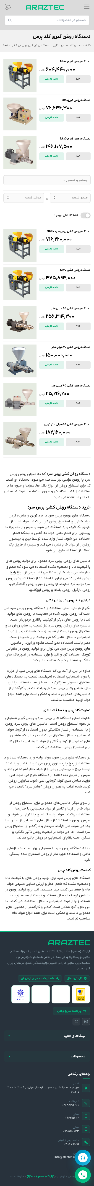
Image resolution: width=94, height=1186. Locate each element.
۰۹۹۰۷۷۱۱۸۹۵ (71, 1144)
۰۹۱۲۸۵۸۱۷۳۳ (71, 1131)
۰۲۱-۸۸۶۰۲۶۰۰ (70, 1105)
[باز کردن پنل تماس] (83, 1175)
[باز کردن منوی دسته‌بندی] (86, 6)
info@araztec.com (67, 1157)
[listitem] (81, 994)
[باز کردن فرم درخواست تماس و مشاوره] (83, 1158)
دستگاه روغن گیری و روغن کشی (30, 45)
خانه (88, 45)
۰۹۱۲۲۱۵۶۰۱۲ (72, 1118)
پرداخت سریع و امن (69, 1011)
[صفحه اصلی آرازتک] (47, 942)
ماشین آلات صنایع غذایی (67, 45)
